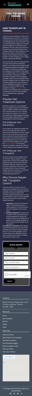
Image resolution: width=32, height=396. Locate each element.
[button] (27, 4)
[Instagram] (21, 393)
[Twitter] (14, 393)
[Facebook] (10, 393)
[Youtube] (17, 393)
